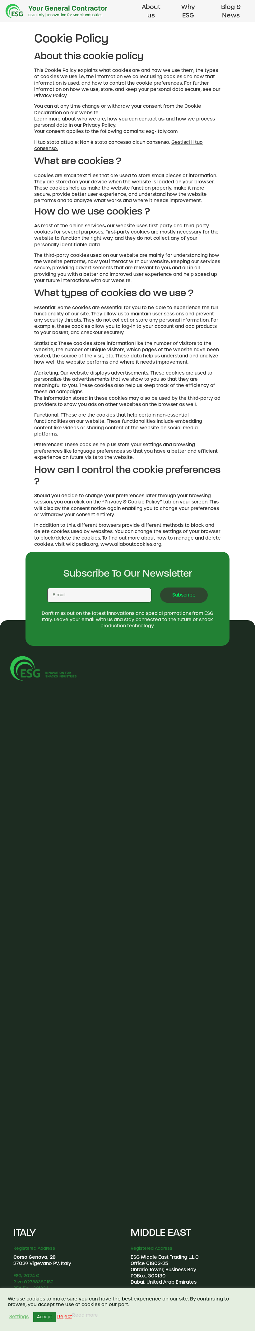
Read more (85, 1315)
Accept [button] (44, 1316)
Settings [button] (19, 1316)
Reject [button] (64, 1316)
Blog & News (231, 11)
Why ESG (188, 11)
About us (151, 11)
